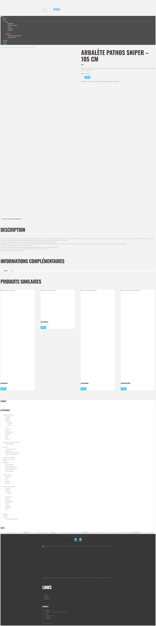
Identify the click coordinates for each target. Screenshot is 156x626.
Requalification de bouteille (11, 519)
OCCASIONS (6, 462)
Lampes (7, 503)
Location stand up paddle (11, 454)
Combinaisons (8, 421)
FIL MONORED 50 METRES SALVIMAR (125, 383)
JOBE (68, 533)
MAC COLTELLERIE (77, 533)
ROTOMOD (128, 533)
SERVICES (5, 517)
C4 (10, 533)
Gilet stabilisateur (9, 501)
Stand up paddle (9, 444)
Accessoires (8, 416)
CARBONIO (13, 532)
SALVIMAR (136, 533)
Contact (46, 598)
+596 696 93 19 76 (48, 618)
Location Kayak (8, 450)
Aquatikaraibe (47, 599)
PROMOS (5, 513)
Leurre (7, 479)
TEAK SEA (151, 533)
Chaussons (10, 423)
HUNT (60, 532)
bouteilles (7, 490)
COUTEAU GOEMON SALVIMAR (84, 383)
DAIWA (30, 532)
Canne (6, 478)
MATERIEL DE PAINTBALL (9, 457)
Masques (7, 505)
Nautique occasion (9, 466)
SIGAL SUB (143, 532)
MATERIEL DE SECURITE (9, 459)
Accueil (2, 47)
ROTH (123, 533)
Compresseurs (8, 496)
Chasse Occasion (9, 464)
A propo (46, 595)
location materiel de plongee (12, 452)
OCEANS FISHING (100, 533)
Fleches (7, 430)
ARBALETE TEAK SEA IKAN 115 (44, 322)
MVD (90, 533)
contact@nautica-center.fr (49, 615)
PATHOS (110, 81)
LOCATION (5, 447)
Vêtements (8, 483)
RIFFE (120, 532)
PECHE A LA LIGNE (7, 474)
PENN (110, 533)
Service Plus (47, 596)
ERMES (53, 533)
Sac (6, 510)
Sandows (7, 438)
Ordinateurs (8, 433)
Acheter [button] (3, 389)
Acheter (87, 77)
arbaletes (18, 47)
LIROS (71, 532)
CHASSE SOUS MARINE (9, 47)
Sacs (6, 437)
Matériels (5, 461)
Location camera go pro (10, 449)
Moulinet (7, 481)
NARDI (93, 533)
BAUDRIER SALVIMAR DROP (4, 383)
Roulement (5, 515)
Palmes (7, 435)
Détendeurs (8, 500)
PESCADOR (116, 533)
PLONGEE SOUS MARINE (9, 486)
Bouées (7, 420)
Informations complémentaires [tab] (15, 219)
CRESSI (26, 533)
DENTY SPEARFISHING (40, 533)
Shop (46, 597)
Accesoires (7, 476)
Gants (9, 425)
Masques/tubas (9, 432)
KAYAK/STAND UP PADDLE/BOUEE (11, 442)
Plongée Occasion (9, 469)
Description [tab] (4, 219)
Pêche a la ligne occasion (11, 467)
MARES (85, 533)
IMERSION (63, 533)
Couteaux (7, 428)
